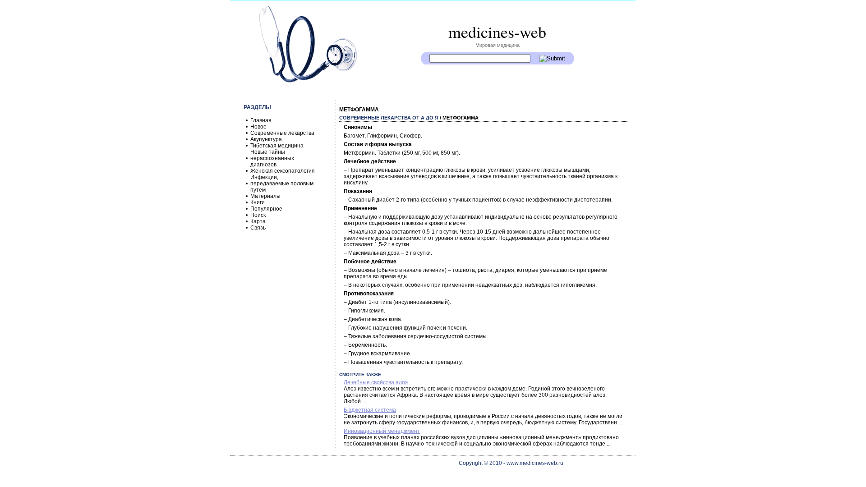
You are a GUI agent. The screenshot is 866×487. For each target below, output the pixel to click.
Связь (258, 228)
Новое (258, 127)
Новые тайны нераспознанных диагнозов (272, 158)
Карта (258, 221)
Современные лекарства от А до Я (388, 117)
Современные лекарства (282, 133)
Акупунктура (266, 139)
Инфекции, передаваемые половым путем (281, 183)
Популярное (266, 209)
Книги (257, 202)
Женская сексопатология (282, 171)
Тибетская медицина (277, 145)
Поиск (258, 215)
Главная (261, 120)
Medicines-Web (497, 31)
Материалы (265, 196)
